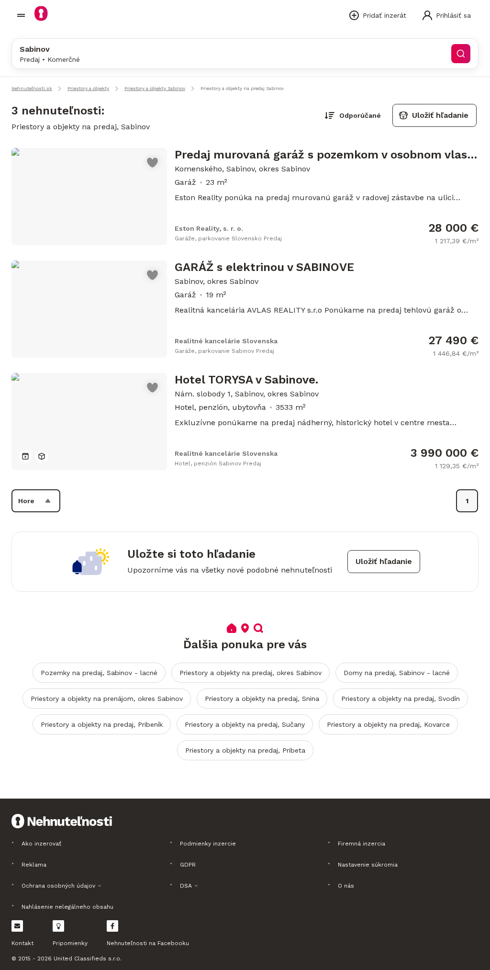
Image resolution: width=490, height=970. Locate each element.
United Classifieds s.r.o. (88, 958)
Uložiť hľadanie (440, 115)
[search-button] (460, 53)
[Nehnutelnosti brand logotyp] (21, 15)
